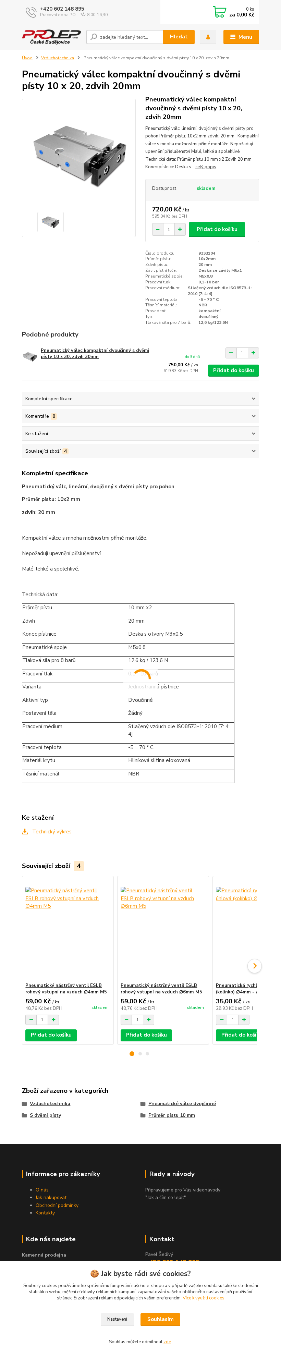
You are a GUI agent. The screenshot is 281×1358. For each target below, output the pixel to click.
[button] (132, 1053)
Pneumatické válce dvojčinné (182, 1103)
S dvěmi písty (45, 1115)
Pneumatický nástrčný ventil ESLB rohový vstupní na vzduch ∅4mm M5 (66, 988)
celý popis (205, 167)
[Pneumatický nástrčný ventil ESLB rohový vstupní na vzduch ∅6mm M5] (163, 929)
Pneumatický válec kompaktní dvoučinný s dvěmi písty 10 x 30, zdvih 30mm (95, 353)
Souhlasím (160, 1319)
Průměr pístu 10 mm (171, 1115)
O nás (42, 1190)
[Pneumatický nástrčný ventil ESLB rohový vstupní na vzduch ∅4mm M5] (67, 929)
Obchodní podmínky (57, 1205)
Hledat (179, 36)
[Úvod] (51, 36)
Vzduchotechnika (57, 58)
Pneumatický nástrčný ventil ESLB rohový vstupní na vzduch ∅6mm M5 (161, 988)
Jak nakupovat (51, 1197)
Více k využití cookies (203, 1298)
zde (167, 1342)
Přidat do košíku (217, 229)
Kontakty (45, 1213)
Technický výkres (51, 831)
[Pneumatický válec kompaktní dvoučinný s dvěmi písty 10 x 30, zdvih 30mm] (30, 356)
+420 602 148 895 (62, 8)
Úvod (27, 58)
